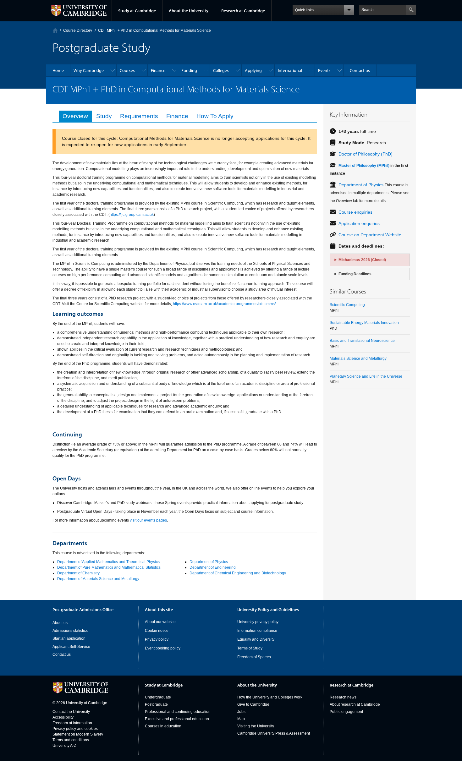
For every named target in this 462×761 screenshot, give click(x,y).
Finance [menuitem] (158, 70)
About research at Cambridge (355, 704)
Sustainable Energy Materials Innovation (364, 322)
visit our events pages (148, 520)
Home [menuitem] (58, 70)
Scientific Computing (347, 305)
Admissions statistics (70, 630)
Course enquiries (355, 212)
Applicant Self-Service (71, 646)
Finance (177, 116)
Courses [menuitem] (127, 70)
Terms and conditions (70, 740)
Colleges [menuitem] (221, 70)
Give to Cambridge (253, 704)
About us (60, 623)
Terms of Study (249, 648)
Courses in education (163, 726)
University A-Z (64, 745)
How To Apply (215, 116)
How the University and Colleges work (269, 697)
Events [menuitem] (324, 70)
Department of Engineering (213, 567)
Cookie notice (156, 630)
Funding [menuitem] (189, 70)
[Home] (55, 30)
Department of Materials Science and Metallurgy (98, 579)
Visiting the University (255, 726)
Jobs (241, 711)
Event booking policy (162, 648)
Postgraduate (156, 704)
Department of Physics (209, 562)
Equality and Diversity (255, 639)
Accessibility (63, 717)
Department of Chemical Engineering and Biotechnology (238, 573)
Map (241, 719)
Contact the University (71, 711)
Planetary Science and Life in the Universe (366, 376)
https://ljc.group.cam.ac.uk (132, 214)
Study (104, 116)
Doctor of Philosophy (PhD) (365, 153)
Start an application (68, 638)
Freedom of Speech (254, 657)
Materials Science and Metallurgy (358, 358)
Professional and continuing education (178, 711)
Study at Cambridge (137, 11)
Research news (343, 697)
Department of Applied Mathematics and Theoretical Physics (108, 562)
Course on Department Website (369, 234)
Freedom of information (72, 723)
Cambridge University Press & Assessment (273, 733)
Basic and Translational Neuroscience (362, 340)
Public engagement (346, 711)
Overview (75, 116)
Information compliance (257, 630)
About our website (160, 622)
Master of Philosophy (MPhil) (363, 165)
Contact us (61, 654)
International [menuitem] (290, 70)
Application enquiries (359, 223)
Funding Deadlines (354, 274)
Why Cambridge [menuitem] (89, 70)
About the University (188, 11)
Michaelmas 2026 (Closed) (362, 260)
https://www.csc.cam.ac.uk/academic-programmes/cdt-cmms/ (224, 304)
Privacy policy (156, 639)
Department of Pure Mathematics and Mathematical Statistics (109, 567)
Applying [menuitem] (253, 70)
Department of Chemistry (78, 573)
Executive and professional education (177, 719)
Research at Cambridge (243, 11)
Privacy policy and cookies (75, 728)
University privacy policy (257, 622)
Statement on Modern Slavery (77, 734)
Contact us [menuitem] (360, 70)
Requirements (139, 116)
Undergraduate (158, 697)
